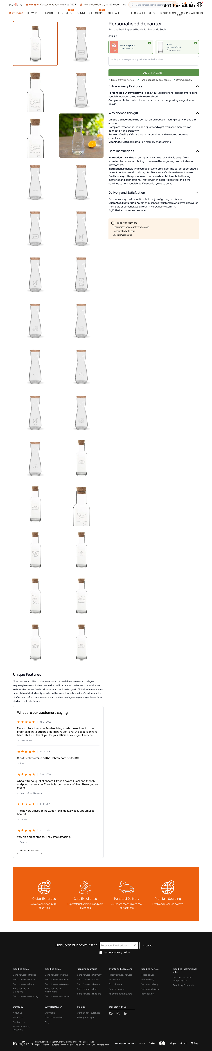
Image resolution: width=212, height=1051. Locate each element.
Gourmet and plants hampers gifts (183, 979)
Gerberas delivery (149, 984)
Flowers (32, 13)
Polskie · (70, 1044)
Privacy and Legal (85, 1017)
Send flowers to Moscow (57, 996)
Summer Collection (90, 13)
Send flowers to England (89, 993)
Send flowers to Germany (89, 974)
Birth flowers (115, 984)
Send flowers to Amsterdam (53, 990)
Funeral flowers (116, 989)
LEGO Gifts (65, 13)
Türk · (93, 1044)
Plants (48, 13)
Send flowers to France (88, 984)
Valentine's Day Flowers (120, 993)
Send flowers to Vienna (56, 974)
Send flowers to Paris (23, 984)
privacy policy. (121, 952)
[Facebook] (113, 1013)
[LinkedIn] (125, 1013)
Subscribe (148, 945)
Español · (39, 1044)
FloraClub (17, 1017)
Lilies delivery (147, 979)
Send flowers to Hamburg (25, 996)
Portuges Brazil (102, 1044)
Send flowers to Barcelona (21, 990)
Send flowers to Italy (87, 989)
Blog (47, 1022)
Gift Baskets (116, 13)
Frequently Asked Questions (21, 1028)
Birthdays (16, 13)
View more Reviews (29, 850)
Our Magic (50, 1012)
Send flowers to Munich (56, 979)
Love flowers (115, 979)
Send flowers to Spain (88, 979)
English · (78, 1044)
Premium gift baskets (183, 985)
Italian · (64, 1044)
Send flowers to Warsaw (57, 984)
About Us (17, 1012)
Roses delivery (148, 974)
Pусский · (86, 1044)
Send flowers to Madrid (24, 974)
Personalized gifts (142, 13)
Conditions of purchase (88, 1012)
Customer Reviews (54, 1017)
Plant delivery (147, 993)
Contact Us (19, 1022)
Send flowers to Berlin (24, 979)
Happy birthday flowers (120, 974)
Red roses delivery (150, 989)
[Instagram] (120, 1013)
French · (46, 1044)
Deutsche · (55, 1044)
